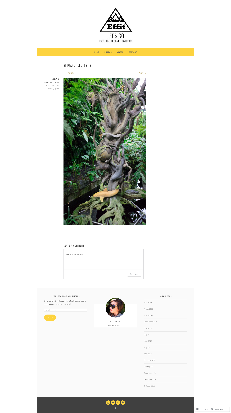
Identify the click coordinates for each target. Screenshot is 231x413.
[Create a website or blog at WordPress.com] (115, 409)
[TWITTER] (113, 402)
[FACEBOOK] (118, 402)
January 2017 (149, 366)
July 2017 (147, 334)
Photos (108, 52)
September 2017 (150, 322)
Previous (70, 72)
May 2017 (147, 347)
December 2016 (150, 373)
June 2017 (148, 341)
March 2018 (148, 315)
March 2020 (148, 309)
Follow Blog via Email (65, 296)
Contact (133, 52)
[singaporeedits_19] (104, 224)
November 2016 (150, 379)
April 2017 (148, 354)
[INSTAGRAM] (108, 402)
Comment (134, 274)
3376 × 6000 (52, 86)
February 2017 (149, 360)
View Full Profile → (115, 325)
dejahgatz (115, 321)
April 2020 (148, 302)
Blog (96, 52)
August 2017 (148, 328)
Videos (120, 52)
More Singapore (53, 89)
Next (141, 72)
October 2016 (149, 386)
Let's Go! (50, 317)
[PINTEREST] (123, 402)
